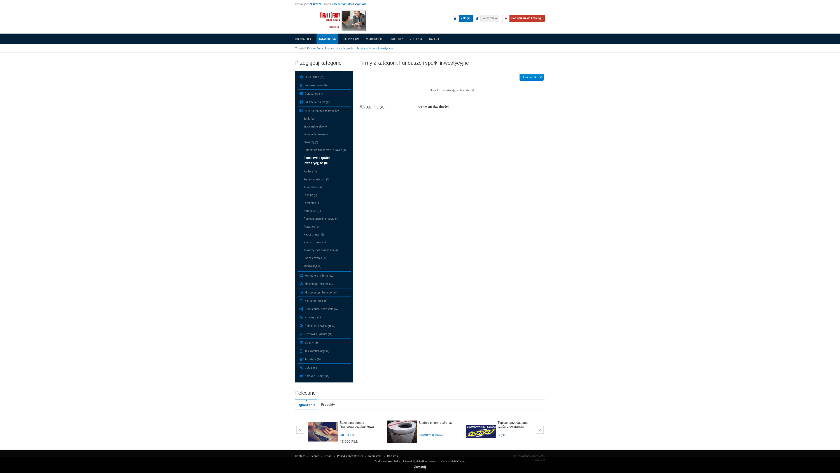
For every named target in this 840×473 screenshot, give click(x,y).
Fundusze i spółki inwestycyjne (317, 160)
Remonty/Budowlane (432, 435)
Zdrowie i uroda (316, 376)
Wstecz (300, 430)
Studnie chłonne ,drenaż (436, 422)
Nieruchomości (315, 300)
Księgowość (313, 187)
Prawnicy (311, 226)
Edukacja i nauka (317, 102)
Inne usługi (347, 435)
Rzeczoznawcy (315, 242)
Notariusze (312, 211)
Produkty (396, 39)
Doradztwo (314, 93)
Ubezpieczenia (315, 258)
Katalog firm (327, 39)
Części (501, 435)
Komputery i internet (319, 275)
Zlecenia (416, 39)
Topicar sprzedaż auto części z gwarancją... (513, 424)
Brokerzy (311, 142)
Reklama (392, 456)
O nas (327, 456)
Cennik (314, 456)
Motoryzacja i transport (321, 292)
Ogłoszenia (303, 39)
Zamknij (420, 466)
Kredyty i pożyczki (316, 179)
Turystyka (312, 359)
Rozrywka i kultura (318, 334)
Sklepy (311, 342)
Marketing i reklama (319, 284)
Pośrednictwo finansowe (321, 218)
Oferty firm (351, 39)
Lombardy (312, 203)
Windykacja (312, 266)
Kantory (310, 171)
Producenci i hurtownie (321, 309)
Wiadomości (374, 39)
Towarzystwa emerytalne (321, 250)
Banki (309, 118)
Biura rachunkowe (316, 134)
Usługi (311, 367)
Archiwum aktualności (433, 106)
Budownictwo (315, 85)
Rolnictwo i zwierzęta (319, 326)
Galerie (434, 39)
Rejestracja (490, 18)
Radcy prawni (314, 234)
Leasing (310, 195)
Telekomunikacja (316, 351)
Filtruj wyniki (529, 77)
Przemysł (313, 317)
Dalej (540, 430)
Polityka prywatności (350, 456)
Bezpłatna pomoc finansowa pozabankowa (357, 424)
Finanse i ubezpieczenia (322, 110)
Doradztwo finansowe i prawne (325, 150)
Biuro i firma (314, 77)
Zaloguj (465, 18)
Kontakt (300, 456)
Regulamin (375, 456)
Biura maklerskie (315, 126)
